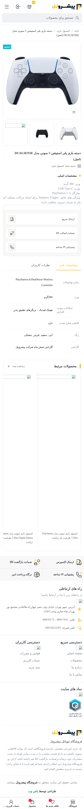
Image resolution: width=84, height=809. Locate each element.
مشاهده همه (18, 366)
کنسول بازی (63, 30)
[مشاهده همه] (8, 366)
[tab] (68, 265)
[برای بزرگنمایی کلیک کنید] (74, 112)
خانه (76, 30)
